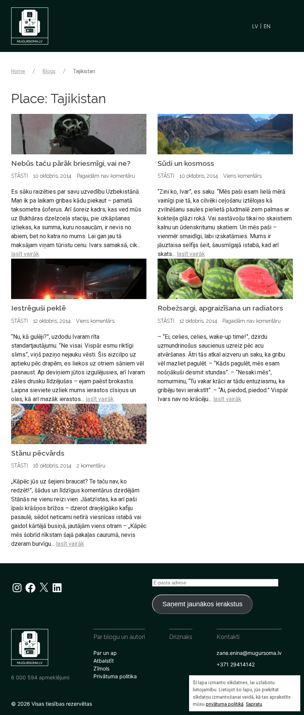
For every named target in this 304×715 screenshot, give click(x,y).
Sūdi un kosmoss (186, 163)
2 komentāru (91, 466)
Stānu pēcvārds (38, 453)
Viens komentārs (242, 176)
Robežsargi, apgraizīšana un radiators (220, 308)
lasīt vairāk (25, 254)
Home (18, 71)
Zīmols (101, 668)
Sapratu (254, 704)
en (267, 26)
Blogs (49, 71)
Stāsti (19, 176)
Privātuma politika (115, 676)
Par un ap (105, 653)
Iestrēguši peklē (38, 308)
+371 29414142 (236, 664)
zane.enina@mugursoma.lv (249, 653)
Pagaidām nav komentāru (106, 176)
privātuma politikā (225, 704)
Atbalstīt (103, 660)
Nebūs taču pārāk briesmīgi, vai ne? (70, 163)
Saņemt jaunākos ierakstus (202, 604)
